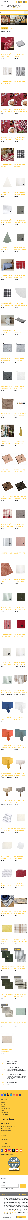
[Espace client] (16, 2)
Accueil (3, 1102)
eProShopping (4, 1194)
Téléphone (4, 1143)
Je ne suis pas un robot (9, 1188)
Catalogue (4, 1104)
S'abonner (23, 1185)
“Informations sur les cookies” (13, 1211)
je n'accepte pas (7, 1217)
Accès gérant (23, 1194)
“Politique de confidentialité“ (10, 1212)
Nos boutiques (5, 1114)
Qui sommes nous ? (6, 1108)
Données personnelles (6, 1130)
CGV (3, 1110)
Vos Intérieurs (5, 1112)
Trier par (3, 31)
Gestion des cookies (5, 1128)
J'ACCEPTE (21, 1217)
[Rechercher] (26, 12)
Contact (12, 1)
